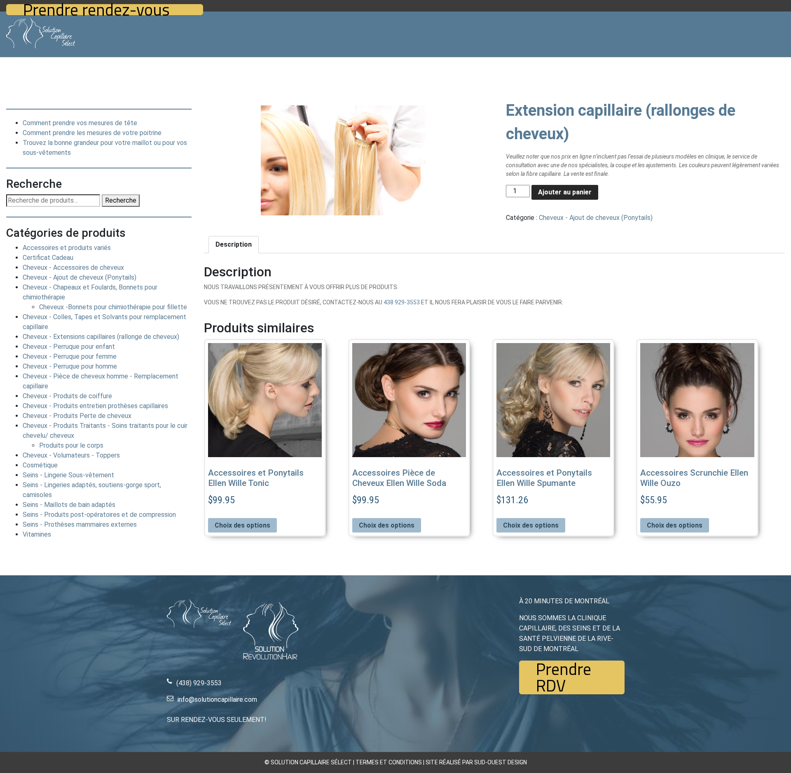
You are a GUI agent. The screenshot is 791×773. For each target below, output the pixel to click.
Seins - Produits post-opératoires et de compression (99, 514)
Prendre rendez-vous (96, 9)
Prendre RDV (563, 677)
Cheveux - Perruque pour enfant (69, 346)
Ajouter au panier (565, 192)
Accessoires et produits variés (67, 248)
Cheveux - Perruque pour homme (70, 366)
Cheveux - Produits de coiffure (67, 396)
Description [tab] (233, 244)
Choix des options (242, 525)
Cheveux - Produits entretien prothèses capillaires (95, 406)
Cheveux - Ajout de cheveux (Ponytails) (79, 277)
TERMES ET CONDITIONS (389, 762)
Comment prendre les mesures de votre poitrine (92, 133)
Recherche (120, 200)
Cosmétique (40, 465)
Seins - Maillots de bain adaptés (69, 505)
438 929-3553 (402, 302)
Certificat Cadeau (48, 258)
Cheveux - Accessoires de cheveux (73, 267)
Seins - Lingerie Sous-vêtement (68, 475)
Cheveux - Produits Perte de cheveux (77, 416)
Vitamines (37, 534)
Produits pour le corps (71, 445)
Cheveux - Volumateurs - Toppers (71, 455)
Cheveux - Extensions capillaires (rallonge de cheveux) (101, 337)
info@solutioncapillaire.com (217, 699)
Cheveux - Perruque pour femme (70, 356)
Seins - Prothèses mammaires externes (80, 524)
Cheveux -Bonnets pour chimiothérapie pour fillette (113, 307)
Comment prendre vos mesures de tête (80, 123)
